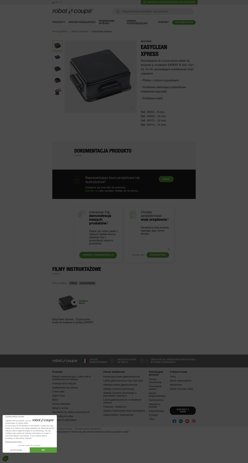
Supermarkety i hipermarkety (118, 415)
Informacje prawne (61, 432)
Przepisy (153, 415)
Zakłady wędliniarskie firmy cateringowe (124, 411)
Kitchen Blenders (61, 404)
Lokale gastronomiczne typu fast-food (123, 381)
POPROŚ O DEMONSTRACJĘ (98, 255)
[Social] (174, 421)
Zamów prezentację (155, 381)
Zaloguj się (92, 190)
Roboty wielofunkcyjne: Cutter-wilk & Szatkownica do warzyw (71, 378)
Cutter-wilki (58, 392)
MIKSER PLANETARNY (64, 420)
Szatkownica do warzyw (65, 388)
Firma (173, 377)
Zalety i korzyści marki (181, 389)
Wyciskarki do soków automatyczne (71, 412)
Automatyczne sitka (62, 416)
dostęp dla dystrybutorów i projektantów (171, 2)
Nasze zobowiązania (180, 381)
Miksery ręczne (60, 408)
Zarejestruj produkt (154, 405)
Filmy (151, 419)
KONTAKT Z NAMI (183, 410)
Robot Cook (58, 396)
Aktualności (176, 385)
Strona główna (59, 31)
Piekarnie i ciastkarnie (114, 407)
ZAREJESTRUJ (158, 255)
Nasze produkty (79, 31)
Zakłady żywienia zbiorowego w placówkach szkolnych (120, 394)
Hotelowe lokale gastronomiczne (120, 385)
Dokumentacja (156, 411)
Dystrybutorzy (156, 400)
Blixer (55, 400)
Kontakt (163, 22)
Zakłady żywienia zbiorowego (118, 389)
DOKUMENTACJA (184, 22)
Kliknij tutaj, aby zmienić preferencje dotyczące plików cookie (100, 432)
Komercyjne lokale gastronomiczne (121, 377)
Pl (57, 2)
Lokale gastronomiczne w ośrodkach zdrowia (122, 401)
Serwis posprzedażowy (137, 22)
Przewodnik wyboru (106, 22)
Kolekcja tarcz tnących (64, 383)
